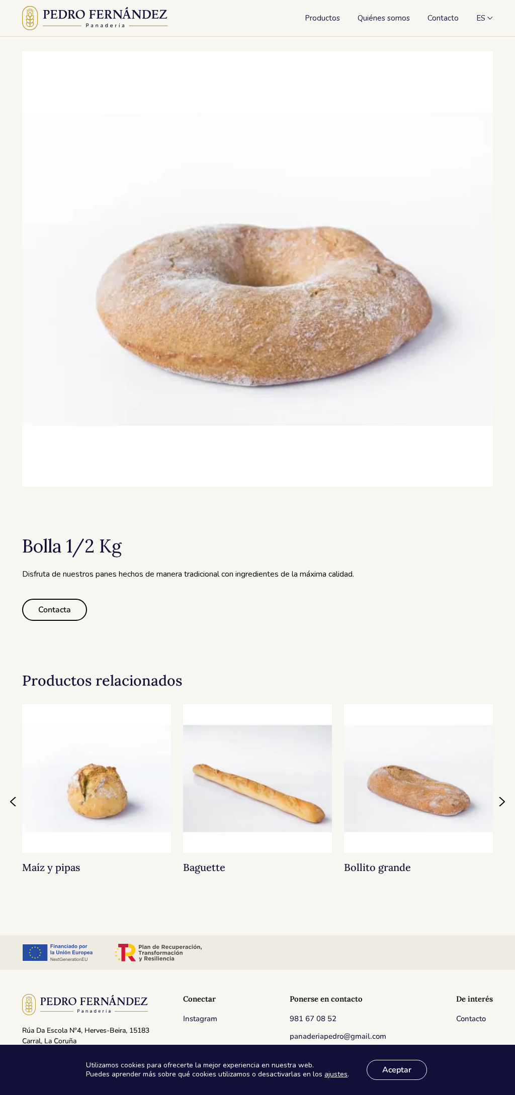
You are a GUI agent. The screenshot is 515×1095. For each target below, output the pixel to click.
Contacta (54, 609)
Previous (14, 802)
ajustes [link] (336, 1074)
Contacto (471, 1019)
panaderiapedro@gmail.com (338, 1036)
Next (501, 802)
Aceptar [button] (396, 1069)
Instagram (200, 1019)
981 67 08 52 (313, 1019)
